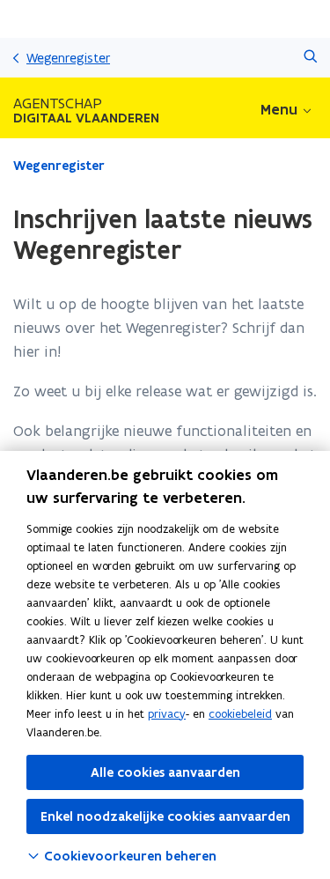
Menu (278, 109)
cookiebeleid (240, 713)
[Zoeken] (310, 57)
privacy (167, 713)
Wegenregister (68, 57)
